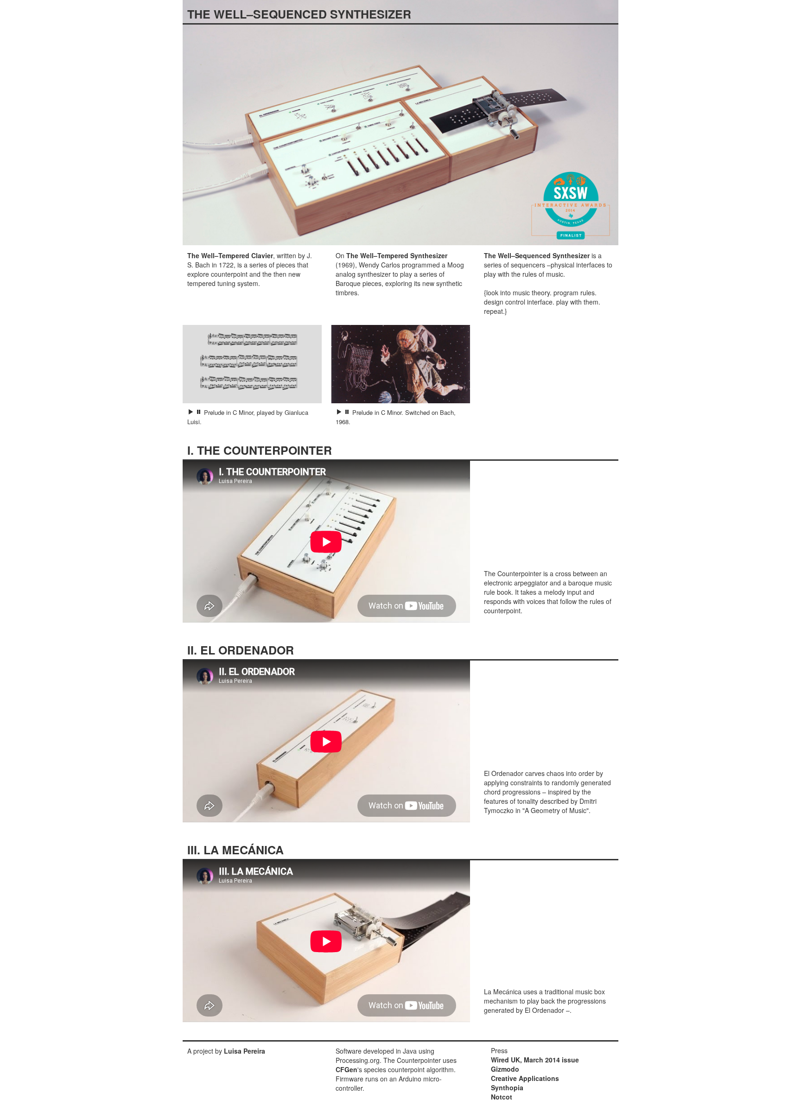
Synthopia (507, 1087)
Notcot (501, 1096)
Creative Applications (525, 1078)
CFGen (346, 1069)
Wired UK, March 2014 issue (535, 1059)
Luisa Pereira (244, 1050)
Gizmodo (505, 1069)
